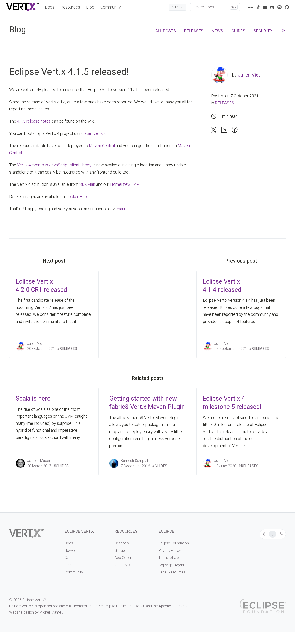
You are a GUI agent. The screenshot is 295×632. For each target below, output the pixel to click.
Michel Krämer (50, 612)
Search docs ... (214, 7)
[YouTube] (265, 7)
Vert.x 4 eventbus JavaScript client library (54, 164)
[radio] (264, 534)
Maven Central (102, 145)
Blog (90, 7)
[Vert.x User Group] (279, 7)
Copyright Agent (171, 565)
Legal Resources (172, 572)
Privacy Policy (170, 550)
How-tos (71, 550)
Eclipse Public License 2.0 (124, 606)
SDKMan (87, 184)
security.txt (123, 565)
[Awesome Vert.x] (250, 7)
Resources (70, 7)
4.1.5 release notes (34, 121)
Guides (70, 557)
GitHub (120, 550)
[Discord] (272, 7)
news (217, 30)
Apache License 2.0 (174, 606)
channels (124, 208)
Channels (122, 543)
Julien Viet (249, 75)
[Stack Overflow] (258, 7)
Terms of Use (169, 557)
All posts (165, 30)
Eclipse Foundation (174, 543)
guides (238, 30)
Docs (49, 7)
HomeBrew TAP (124, 184)
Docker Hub (76, 196)
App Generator (126, 557)
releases (193, 30)
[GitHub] (287, 7)
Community (110, 7)
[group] (273, 534)
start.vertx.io (96, 133)
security (263, 30)
